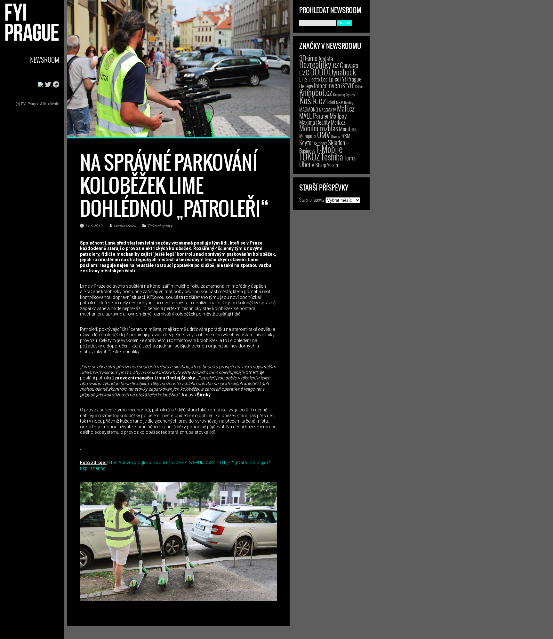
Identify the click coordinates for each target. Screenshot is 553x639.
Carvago (349, 65)
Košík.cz (312, 100)
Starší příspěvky (312, 199)
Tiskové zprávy (159, 226)
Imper (320, 85)
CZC (304, 72)
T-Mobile (329, 148)
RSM (345, 136)
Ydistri (332, 165)
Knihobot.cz (315, 92)
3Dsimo (308, 58)
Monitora (348, 128)
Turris (350, 157)
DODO (319, 72)
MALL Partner (314, 116)
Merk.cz (338, 122)
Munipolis (307, 136)
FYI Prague (350, 78)
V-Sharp (319, 165)
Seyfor (306, 142)
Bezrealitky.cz (319, 64)
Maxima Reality (314, 122)
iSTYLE (347, 86)
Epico (334, 78)
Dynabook (342, 72)
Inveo (333, 85)
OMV (323, 134)
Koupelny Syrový (344, 94)
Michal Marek (125, 226)
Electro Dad (318, 79)
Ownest (336, 136)
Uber (305, 164)
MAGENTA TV (327, 110)
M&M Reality (344, 102)
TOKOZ (309, 156)
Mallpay (338, 116)
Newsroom (44, 60)
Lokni (331, 102)
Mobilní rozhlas (318, 128)
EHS (303, 78)
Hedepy (306, 86)
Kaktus (359, 86)
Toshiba (332, 156)
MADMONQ (308, 109)
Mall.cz (346, 108)
